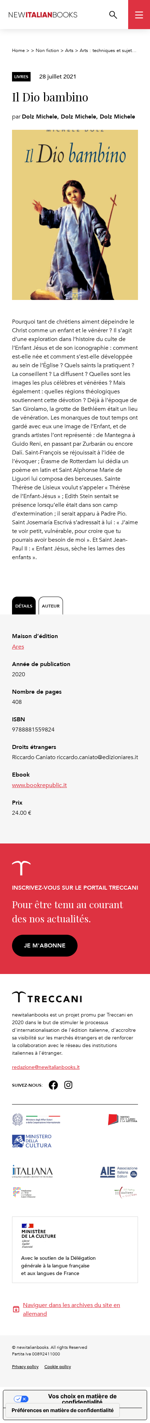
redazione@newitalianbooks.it (46, 1067)
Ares (18, 646)
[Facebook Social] (53, 1084)
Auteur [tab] (51, 605)
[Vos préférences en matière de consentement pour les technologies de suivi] (62, 1410)
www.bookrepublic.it (39, 785)
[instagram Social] (68, 1084)
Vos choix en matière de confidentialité (82, 1399)
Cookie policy (57, 1366)
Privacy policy (25, 1366)
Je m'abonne (45, 945)
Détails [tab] (23, 605)
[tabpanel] (75, 724)
